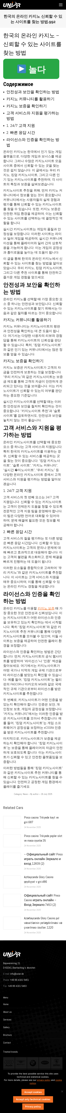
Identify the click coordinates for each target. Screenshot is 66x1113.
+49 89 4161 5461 (19, 980)
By (34, 794)
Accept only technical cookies (33, 1099)
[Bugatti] (45, 1063)
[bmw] (33, 1063)
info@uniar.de (17, 973)
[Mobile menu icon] (61, 5)
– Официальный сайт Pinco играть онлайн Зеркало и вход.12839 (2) (43, 859)
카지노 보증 (46, 608)
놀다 (36, 69)
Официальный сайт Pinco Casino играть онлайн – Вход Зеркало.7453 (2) (42, 900)
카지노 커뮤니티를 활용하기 (30, 98)
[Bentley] (21, 1063)
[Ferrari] (57, 1063)
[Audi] (9, 1063)
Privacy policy (33, 1106)
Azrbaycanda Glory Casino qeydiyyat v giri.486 (38, 879)
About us (7, 1012)
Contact (7, 1042)
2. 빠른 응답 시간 (20, 132)
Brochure (7, 1035)
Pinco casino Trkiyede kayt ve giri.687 (41, 819)
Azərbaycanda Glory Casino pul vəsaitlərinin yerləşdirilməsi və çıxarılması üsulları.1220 (43, 923)
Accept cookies (33, 1092)
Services (7, 1019)
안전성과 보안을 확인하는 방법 (32, 91)
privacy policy (43, 1080)
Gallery (6, 1027)
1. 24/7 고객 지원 (20, 125)
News (25, 794)
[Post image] (12, 822)
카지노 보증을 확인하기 (26, 105)
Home (5, 1004)
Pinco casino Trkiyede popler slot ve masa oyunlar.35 (43, 838)
